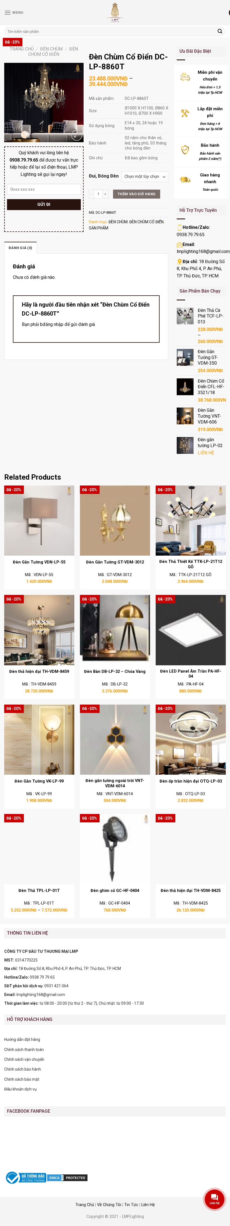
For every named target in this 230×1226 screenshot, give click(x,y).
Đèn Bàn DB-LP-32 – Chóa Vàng (115, 671)
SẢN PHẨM (98, 228)
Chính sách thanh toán (24, 1049)
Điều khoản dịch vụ (20, 1089)
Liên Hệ (148, 1204)
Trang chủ (22, 49)
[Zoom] (76, 135)
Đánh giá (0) (20, 248)
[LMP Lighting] (115, 12)
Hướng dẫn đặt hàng (22, 1039)
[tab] (20, 248)
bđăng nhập (51, 324)
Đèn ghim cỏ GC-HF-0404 (115, 890)
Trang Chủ (84, 1204)
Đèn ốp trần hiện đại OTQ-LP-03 (191, 781)
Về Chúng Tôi (109, 1204)
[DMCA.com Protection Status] (67, 1177)
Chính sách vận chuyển (24, 1059)
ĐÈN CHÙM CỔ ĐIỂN (53, 51)
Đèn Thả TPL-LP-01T (39, 890)
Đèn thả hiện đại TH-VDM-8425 (190, 890)
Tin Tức (131, 1204)
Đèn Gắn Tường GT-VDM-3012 (115, 562)
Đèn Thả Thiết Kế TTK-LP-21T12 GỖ (190, 564)
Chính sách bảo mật (21, 1079)
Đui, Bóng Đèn (104, 176)
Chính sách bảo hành (22, 1069)
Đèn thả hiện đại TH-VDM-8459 (39, 671)
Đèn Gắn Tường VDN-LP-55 (39, 562)
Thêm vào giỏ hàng (137, 194)
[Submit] (220, 31)
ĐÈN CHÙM (51, 49)
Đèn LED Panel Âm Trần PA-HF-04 (190, 674)
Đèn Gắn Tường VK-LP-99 (39, 781)
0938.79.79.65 (190, 234)
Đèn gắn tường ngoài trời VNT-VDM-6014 (115, 783)
